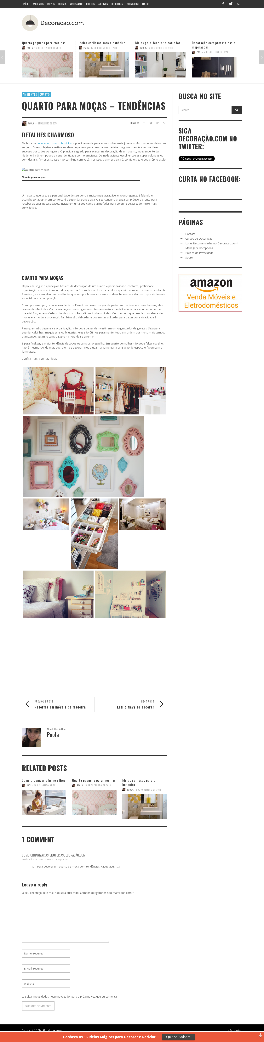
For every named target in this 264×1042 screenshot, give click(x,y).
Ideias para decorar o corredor (101, 42)
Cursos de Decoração (199, 238)
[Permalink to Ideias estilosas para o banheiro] (47, 64)
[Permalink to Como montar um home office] (217, 64)
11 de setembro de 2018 (217, 47)
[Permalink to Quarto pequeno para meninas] (94, 802)
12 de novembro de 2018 (47, 47)
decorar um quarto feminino (54, 143)
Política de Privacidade (199, 253)
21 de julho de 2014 (47, 123)
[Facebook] (223, 4)
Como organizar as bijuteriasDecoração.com (53, 855)
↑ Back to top (235, 1030)
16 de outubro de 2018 (104, 47)
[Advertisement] (170, 22)
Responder (62, 859)
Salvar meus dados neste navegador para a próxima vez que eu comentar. (71, 996)
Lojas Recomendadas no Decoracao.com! (211, 243)
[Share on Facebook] (144, 123)
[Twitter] (230, 4)
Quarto (44, 94)
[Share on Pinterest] (164, 123)
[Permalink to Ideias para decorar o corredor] (104, 64)
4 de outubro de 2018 (160, 52)
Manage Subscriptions (199, 248)
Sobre (189, 257)
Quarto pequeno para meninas (94, 780)
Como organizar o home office (44, 780)
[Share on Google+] (157, 123)
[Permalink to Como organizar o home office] (44, 802)
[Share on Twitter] (150, 123)
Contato (190, 234)
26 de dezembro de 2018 (97, 785)
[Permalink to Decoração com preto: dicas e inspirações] (160, 67)
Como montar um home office (213, 42)
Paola (30, 47)
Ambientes (30, 94)
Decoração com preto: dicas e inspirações (157, 44)
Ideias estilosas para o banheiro (45, 42)
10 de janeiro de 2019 (46, 785)
